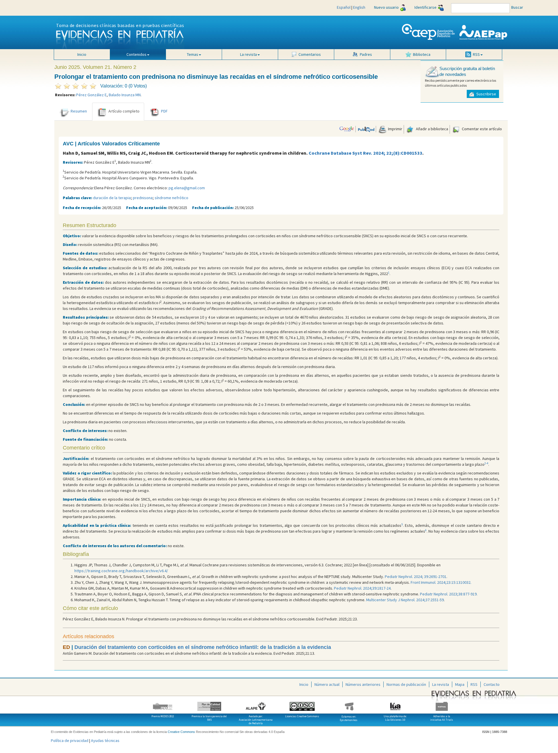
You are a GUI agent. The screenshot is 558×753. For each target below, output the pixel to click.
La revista (440, 684)
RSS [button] (476, 54)
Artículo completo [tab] (124, 111)
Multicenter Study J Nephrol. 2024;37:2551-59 (405, 599)
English (359, 7)
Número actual (326, 684)
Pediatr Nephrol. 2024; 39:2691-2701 (415, 576)
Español (343, 7)
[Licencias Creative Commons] (302, 704)
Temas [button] (192, 54)
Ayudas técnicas (105, 740)
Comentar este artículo (481, 128)
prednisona (143, 197)
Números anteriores (363, 684)
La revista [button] (248, 54)
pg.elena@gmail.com (187, 187)
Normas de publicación (406, 684)
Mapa (459, 684)
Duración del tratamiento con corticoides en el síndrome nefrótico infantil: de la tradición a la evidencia (202, 647)
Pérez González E (91, 94)
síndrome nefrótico (171, 197)
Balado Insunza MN (125, 94)
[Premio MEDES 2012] (163, 704)
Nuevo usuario (386, 7)
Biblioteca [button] (421, 54)
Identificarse (425, 7)
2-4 (486, 463)
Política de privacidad (69, 740)
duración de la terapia (112, 197)
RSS (474, 684)
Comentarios (309, 54)
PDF (164, 111)
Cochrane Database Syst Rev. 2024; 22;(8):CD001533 (365, 153)
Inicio (81, 54)
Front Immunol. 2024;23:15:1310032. (441, 582)
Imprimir (394, 128)
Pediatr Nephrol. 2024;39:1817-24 (362, 588)
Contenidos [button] (136, 54)
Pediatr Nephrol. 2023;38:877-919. (448, 594)
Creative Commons (181, 732)
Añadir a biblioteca (431, 128)
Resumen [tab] (79, 111)
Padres (366, 54)
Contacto (492, 684)
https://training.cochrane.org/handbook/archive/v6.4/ (121, 570)
